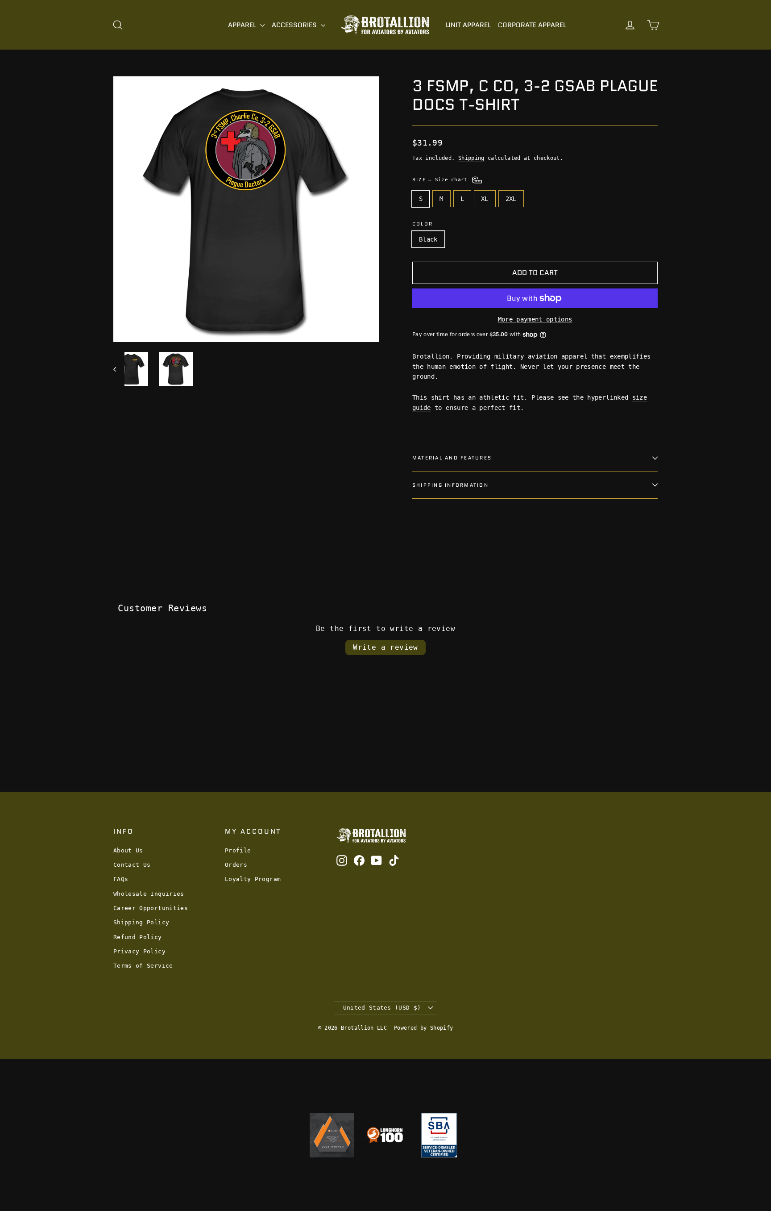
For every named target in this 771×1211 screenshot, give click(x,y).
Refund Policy (137, 937)
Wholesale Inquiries (148, 893)
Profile (238, 850)
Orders (236, 864)
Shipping (471, 158)
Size (441, 179)
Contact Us (132, 864)
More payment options (535, 319)
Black (428, 239)
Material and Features (452, 457)
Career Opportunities (150, 908)
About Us (128, 850)
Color (422, 224)
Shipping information (450, 485)
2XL (511, 198)
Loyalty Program (253, 879)
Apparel (243, 25)
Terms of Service (143, 965)
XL (485, 198)
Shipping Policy (141, 922)
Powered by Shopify (423, 1028)
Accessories (295, 25)
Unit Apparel (468, 25)
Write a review (385, 647)
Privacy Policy (139, 951)
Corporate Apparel (532, 25)
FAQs (120, 879)
